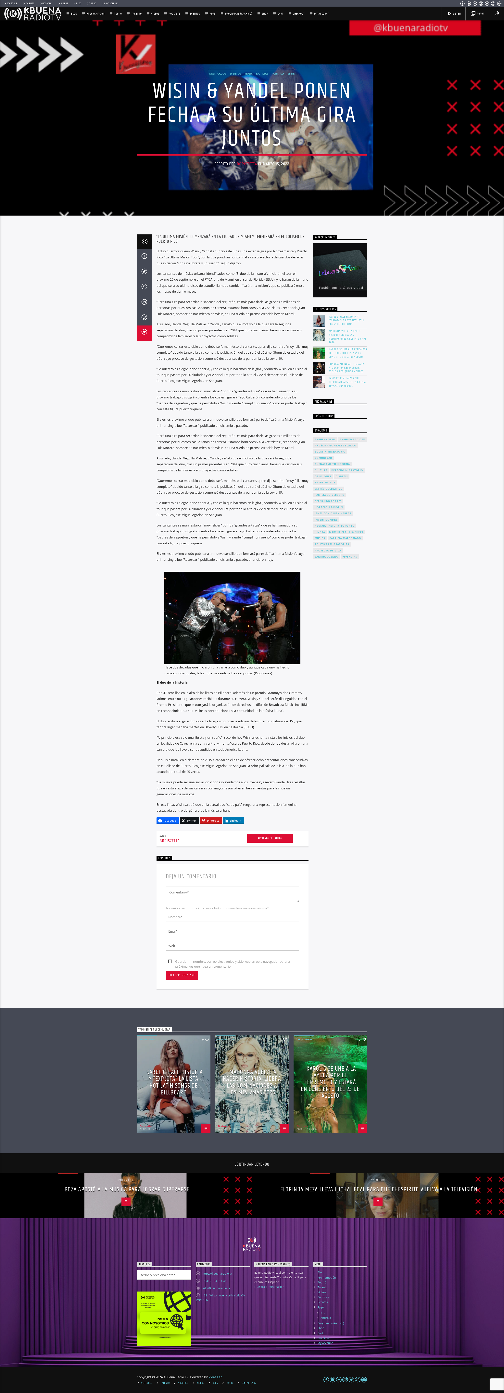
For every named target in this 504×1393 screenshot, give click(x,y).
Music (249, 73)
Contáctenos (111, 3)
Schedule (12, 3)
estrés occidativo (329, 488)
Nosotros (47, 3)
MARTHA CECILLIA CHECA (346, 532)
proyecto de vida (328, 550)
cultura (321, 470)
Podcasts (174, 13)
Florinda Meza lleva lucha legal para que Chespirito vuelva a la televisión (378, 1189)
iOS (323, 1313)
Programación (95, 13)
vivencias (349, 556)
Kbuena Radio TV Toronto (335, 525)
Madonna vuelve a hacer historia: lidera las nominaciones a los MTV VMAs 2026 (348, 336)
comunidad (323, 458)
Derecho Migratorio (347, 470)
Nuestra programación (269, 1287)
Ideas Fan (215, 1377)
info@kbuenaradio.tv (216, 1288)
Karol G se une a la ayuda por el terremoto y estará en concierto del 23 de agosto (348, 353)
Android (326, 1318)
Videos (64, 3)
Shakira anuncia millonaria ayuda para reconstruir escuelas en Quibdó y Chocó (347, 367)
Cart (280, 13)
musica (320, 538)
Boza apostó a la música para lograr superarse (127, 1189)
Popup (480, 13)
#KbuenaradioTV (352, 439)
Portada (278, 73)
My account (321, 13)
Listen (456, 13)
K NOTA (320, 532)
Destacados (217, 73)
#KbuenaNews (325, 439)
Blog (78, 3)
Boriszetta (247, 164)
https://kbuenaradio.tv (217, 1273)
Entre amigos (325, 482)
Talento (30, 3)
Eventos (195, 13)
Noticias (262, 73)
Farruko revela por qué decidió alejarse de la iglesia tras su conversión (347, 382)
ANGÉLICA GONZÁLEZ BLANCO (336, 445)
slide (291, 73)
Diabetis (341, 476)
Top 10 (92, 3)
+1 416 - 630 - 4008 (214, 1281)
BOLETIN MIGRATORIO (330, 451)
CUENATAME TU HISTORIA (332, 464)
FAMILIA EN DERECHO (330, 495)
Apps (213, 13)
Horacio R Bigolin (329, 507)
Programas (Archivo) (238, 13)
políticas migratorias (332, 544)
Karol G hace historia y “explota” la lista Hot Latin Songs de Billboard (346, 320)
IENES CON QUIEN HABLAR (333, 513)
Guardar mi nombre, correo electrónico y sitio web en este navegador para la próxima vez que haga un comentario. (232, 961)
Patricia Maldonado (345, 538)
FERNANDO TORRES (328, 501)
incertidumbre (326, 519)
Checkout (299, 13)
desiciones (323, 476)
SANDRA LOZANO (327, 556)
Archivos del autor (270, 838)
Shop (265, 13)
